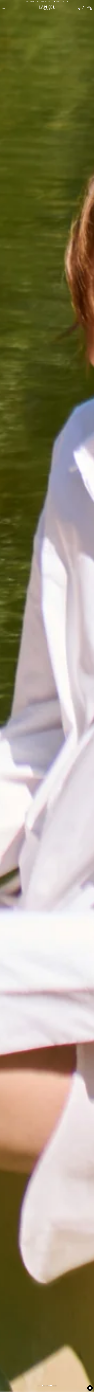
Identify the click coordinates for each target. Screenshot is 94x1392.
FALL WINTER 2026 (49, 1385)
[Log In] (83, 7)
